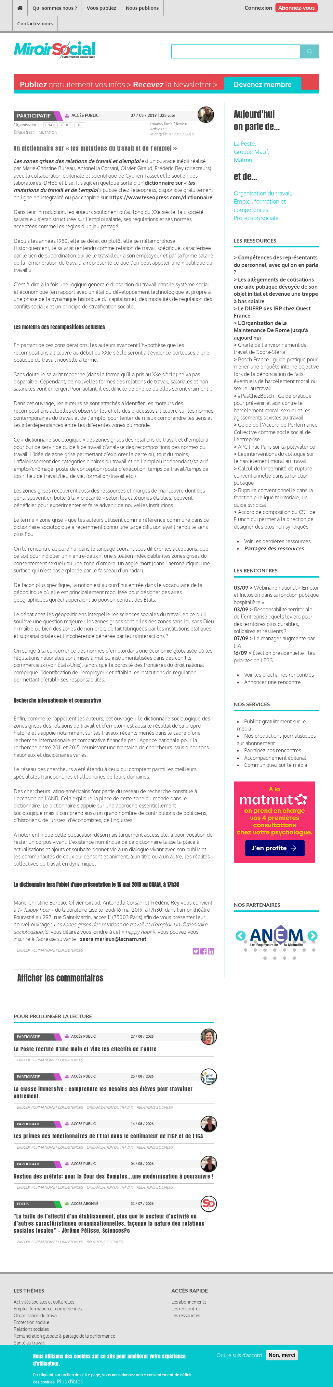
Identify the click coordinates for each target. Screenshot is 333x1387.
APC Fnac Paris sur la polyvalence (276, 447)
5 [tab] (284, 942)
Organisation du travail (110, 1107)
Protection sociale (256, 217)
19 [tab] (284, 958)
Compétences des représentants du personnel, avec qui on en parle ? (276, 264)
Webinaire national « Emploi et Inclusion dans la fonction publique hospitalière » (276, 595)
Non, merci (282, 1355)
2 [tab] (255, 942)
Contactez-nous (35, 23)
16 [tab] (314, 950)
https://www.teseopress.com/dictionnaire (160, 197)
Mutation (48, 132)
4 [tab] (275, 942)
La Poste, (245, 143)
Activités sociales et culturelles (44, 1302)
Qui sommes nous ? (55, 8)
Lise (79, 125)
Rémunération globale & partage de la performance (64, 1336)
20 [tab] (294, 958)
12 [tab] (275, 950)
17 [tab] (265, 958)
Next (312, 936)
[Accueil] (38, 50)
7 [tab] (304, 942)
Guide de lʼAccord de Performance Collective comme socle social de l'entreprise (276, 432)
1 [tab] (245, 942)
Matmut (244, 159)
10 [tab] (255, 950)
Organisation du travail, (263, 193)
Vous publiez (101, 8)
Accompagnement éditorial (275, 758)
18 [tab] (275, 958)
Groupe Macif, (251, 151)
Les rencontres (185, 1308)
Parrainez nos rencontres (272, 750)
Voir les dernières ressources (277, 541)
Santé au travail (29, 1342)
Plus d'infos (70, 1381)
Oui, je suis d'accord (239, 1355)
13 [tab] (284, 950)
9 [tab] (245, 950)
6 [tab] (294, 942)
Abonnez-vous (296, 7)
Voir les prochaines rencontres (279, 674)
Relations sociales (155, 1107)
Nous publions (142, 8)
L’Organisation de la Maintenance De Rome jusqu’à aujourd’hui (271, 330)
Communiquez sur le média (275, 765)
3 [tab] (265, 942)
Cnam (50, 125)
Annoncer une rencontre (272, 682)
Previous (240, 936)
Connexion (258, 7)
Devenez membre (263, 84)
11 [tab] (265, 950)
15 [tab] (304, 950)
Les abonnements (188, 1302)
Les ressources (185, 1315)
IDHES (66, 125)
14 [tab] (294, 950)
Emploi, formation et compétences (50, 950)
